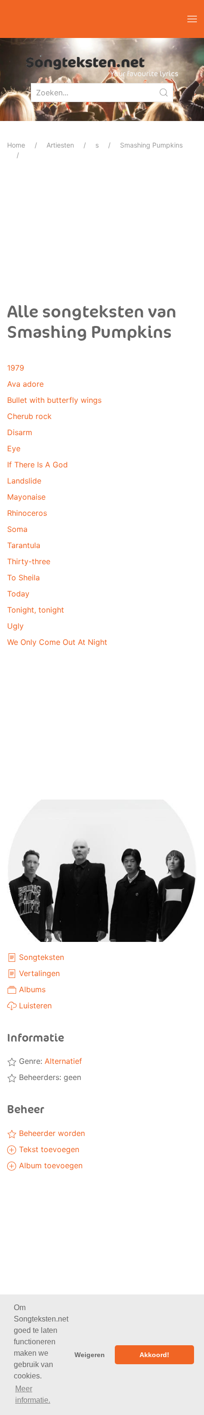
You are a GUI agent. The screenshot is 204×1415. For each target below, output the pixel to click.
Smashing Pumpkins (151, 145)
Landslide (24, 480)
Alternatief (63, 1061)
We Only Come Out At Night (57, 642)
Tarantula (23, 545)
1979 (15, 367)
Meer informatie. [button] (32, 1394)
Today (18, 593)
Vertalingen (38, 973)
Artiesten (60, 145)
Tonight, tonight (35, 609)
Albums (31, 989)
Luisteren (34, 1005)
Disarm (19, 432)
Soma (17, 529)
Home (16, 145)
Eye (13, 448)
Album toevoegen (50, 1165)
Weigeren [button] (89, 1355)
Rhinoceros (27, 513)
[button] (192, 19)
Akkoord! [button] (154, 1355)
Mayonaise (26, 497)
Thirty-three (28, 561)
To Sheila (23, 577)
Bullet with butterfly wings (54, 400)
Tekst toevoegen (48, 1149)
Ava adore (25, 384)
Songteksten (40, 957)
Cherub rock (29, 416)
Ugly (15, 626)
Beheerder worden (51, 1133)
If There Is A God (37, 464)
